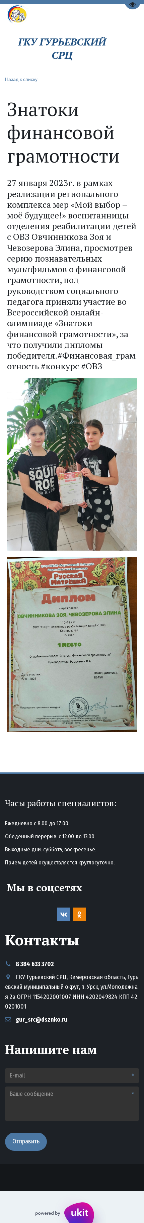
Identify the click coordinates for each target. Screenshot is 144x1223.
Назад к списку (21, 79)
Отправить (26, 1141)
